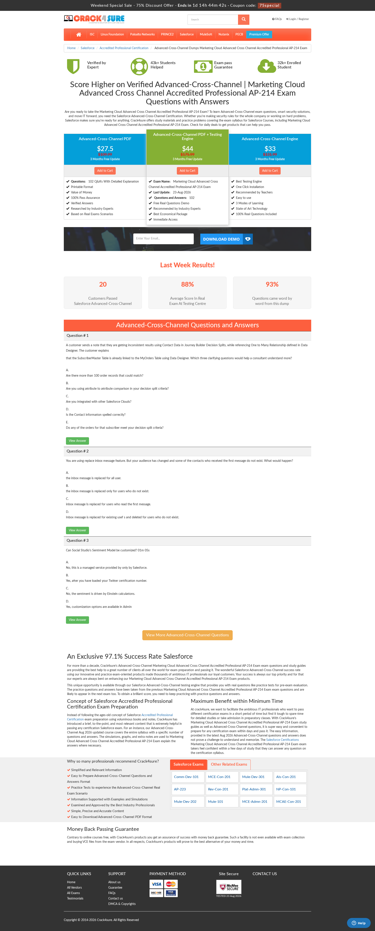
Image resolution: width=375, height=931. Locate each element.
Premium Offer (259, 34)
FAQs (278, 19)
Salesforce (187, 34)
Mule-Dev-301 (253, 777)
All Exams (73, 893)
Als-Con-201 (286, 777)
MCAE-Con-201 (288, 801)
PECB (239, 34)
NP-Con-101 (286, 789)
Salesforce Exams (189, 764)
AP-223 (180, 789)
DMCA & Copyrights (122, 904)
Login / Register (299, 19)
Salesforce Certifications (282, 739)
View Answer (77, 440)
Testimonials (75, 898)
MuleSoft (206, 34)
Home (71, 48)
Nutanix (224, 34)
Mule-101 (215, 801)
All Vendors (74, 887)
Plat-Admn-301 (254, 789)
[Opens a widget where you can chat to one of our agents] (359, 923)
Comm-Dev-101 (186, 777)
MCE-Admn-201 (254, 801)
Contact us (115, 898)
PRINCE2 (167, 34)
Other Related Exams (229, 764)
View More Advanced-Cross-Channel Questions (187, 635)
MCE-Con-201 (219, 777)
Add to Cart (105, 170)
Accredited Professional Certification (124, 48)
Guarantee (115, 887)
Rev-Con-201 (218, 789)
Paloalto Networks (142, 34)
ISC (92, 34)
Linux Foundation (112, 34)
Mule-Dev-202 (185, 801)
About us (114, 882)
